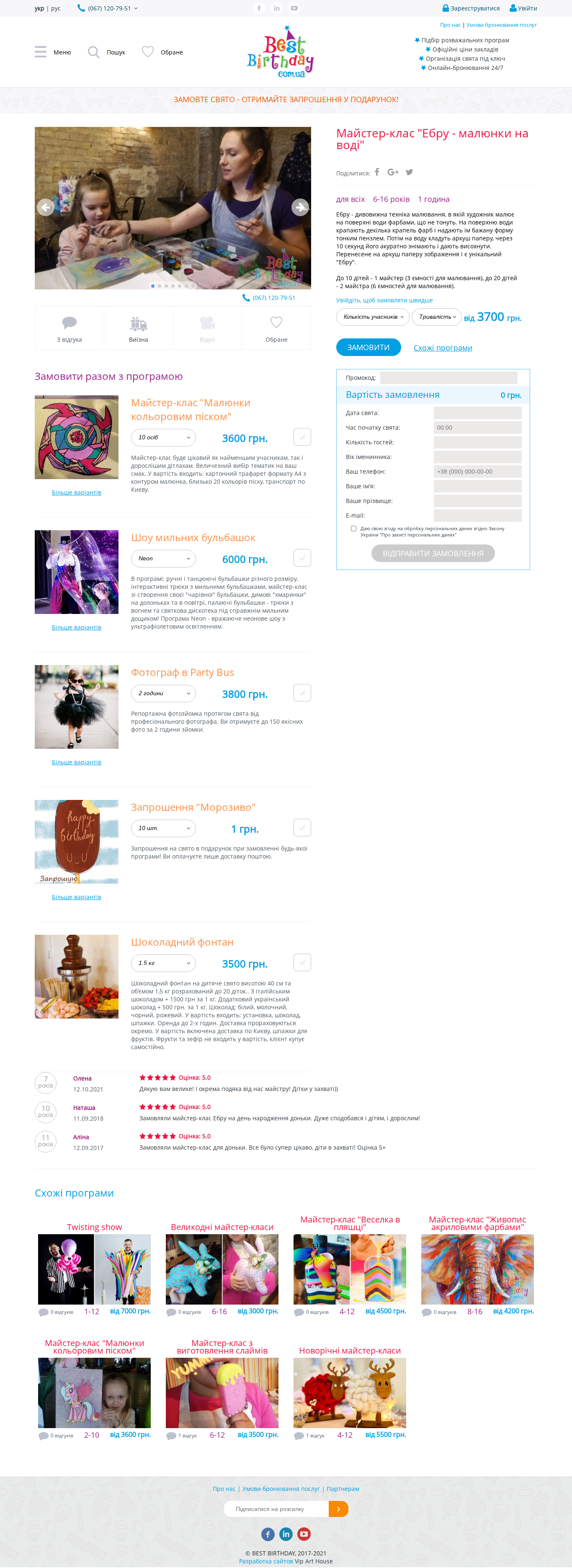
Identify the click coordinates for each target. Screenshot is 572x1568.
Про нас (450, 24)
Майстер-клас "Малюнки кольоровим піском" (94, 1346)
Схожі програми (443, 348)
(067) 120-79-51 (274, 298)
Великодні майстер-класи (222, 1227)
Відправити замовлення (433, 553)
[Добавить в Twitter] (409, 171)
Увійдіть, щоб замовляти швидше (384, 300)
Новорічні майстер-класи (350, 1350)
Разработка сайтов (266, 1561)
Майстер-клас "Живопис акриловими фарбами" (477, 1223)
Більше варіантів (76, 492)
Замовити (369, 347)
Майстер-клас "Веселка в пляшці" (350, 1223)
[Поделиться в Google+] (393, 171)
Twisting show (94, 1227)
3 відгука (69, 339)
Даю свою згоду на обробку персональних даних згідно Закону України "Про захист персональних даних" (433, 531)
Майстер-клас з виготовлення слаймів (222, 1346)
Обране (276, 339)
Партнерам (343, 1489)
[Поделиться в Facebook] (377, 171)
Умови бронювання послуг (501, 24)
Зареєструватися (475, 8)
